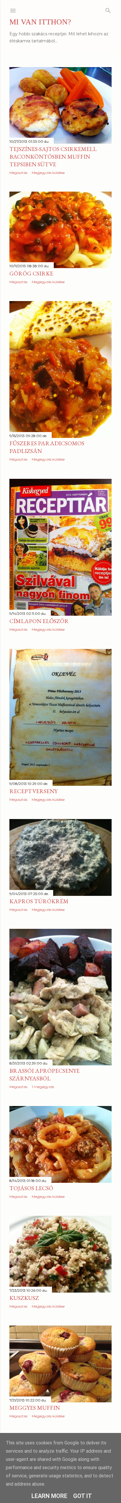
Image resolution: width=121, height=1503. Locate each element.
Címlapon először (39, 621)
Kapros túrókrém (38, 901)
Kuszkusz (24, 1298)
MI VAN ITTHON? (40, 22)
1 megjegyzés (43, 1087)
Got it (82, 1495)
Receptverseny (33, 791)
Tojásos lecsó (31, 1188)
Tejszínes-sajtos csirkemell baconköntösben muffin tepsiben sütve (53, 156)
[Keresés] (108, 9)
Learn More (49, 1495)
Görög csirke (31, 273)
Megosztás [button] (18, 172)
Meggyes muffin (34, 1407)
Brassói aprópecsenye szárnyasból (44, 1074)
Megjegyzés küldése (48, 172)
